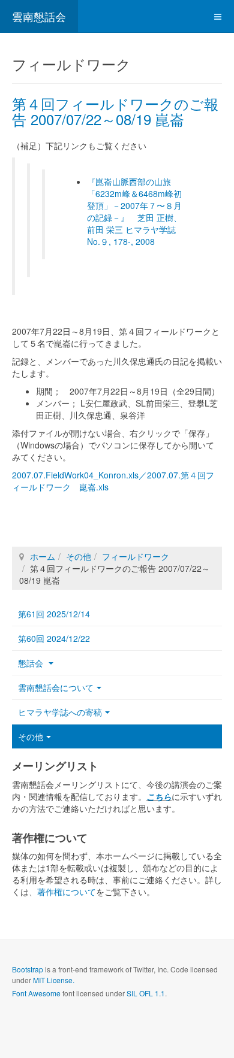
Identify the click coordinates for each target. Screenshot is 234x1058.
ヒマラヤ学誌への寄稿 (60, 712)
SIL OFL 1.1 (146, 993)
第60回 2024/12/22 (54, 638)
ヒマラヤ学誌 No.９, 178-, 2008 (135, 235)
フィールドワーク (135, 556)
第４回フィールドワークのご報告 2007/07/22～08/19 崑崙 (115, 111)
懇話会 (32, 663)
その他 (78, 556)
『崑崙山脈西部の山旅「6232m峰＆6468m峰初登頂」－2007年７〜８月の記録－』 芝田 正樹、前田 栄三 (134, 205)
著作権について (66, 892)
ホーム (42, 556)
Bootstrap (27, 969)
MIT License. (53, 980)
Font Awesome (36, 993)
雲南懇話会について (56, 687)
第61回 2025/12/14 (54, 614)
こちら (159, 796)
